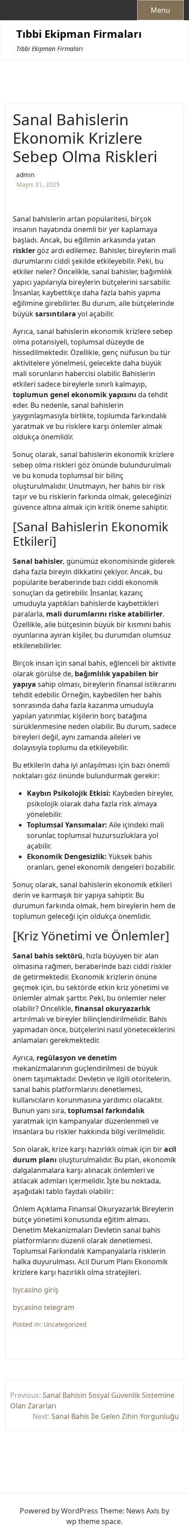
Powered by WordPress (59, 1511)
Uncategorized (65, 1324)
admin (25, 174)
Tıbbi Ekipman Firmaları (79, 34)
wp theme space (93, 1521)
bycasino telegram (43, 1307)
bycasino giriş (35, 1290)
